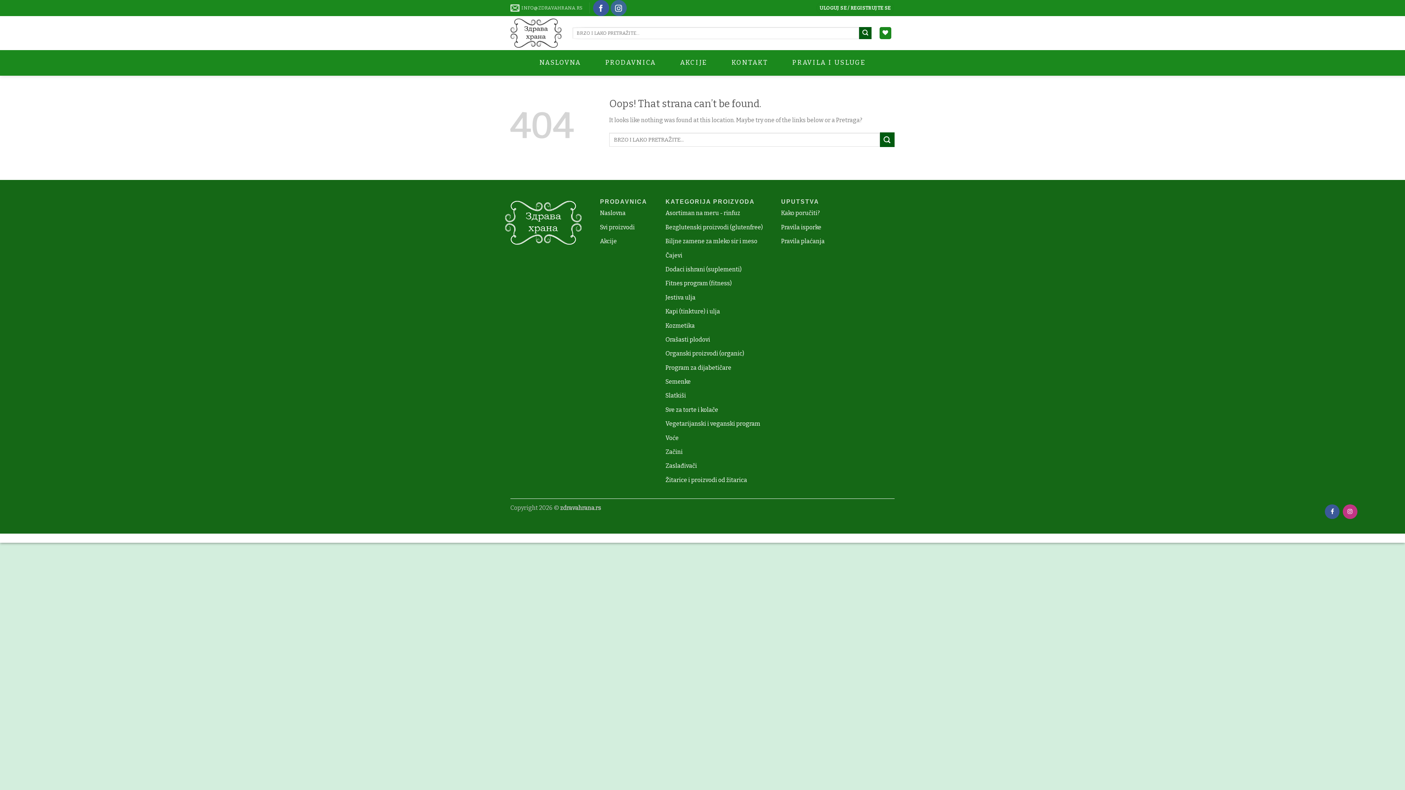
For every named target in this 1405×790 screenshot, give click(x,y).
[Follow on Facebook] (601, 8)
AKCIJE (693, 63)
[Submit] (865, 33)
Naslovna (560, 63)
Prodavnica (630, 63)
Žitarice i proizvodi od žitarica (706, 480)
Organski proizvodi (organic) (705, 353)
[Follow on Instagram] (619, 8)
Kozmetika (680, 325)
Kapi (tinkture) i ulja (693, 311)
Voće (672, 437)
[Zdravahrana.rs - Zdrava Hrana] (536, 33)
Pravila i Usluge (828, 63)
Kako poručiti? (800, 213)
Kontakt (749, 63)
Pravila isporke (801, 227)
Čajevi (674, 255)
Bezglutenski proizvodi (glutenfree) (714, 227)
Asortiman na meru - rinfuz (703, 213)
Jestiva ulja (681, 297)
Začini (674, 451)
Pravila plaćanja (803, 241)
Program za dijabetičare (698, 367)
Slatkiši (676, 395)
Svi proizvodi (617, 227)
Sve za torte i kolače (692, 409)
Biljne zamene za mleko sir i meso (711, 241)
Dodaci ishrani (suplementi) (704, 269)
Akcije (608, 241)
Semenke (678, 381)
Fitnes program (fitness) (699, 283)
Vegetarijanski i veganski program (713, 423)
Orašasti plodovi (688, 339)
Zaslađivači (681, 465)
